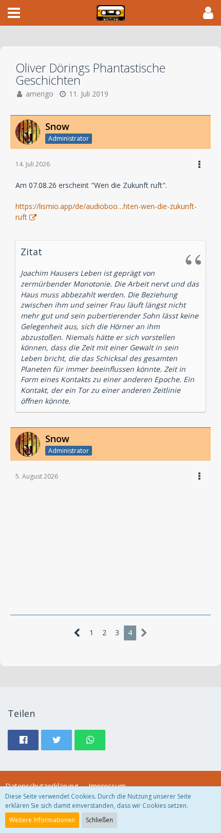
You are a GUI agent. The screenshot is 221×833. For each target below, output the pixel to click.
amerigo (39, 94)
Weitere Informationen (42, 820)
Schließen (99, 820)
